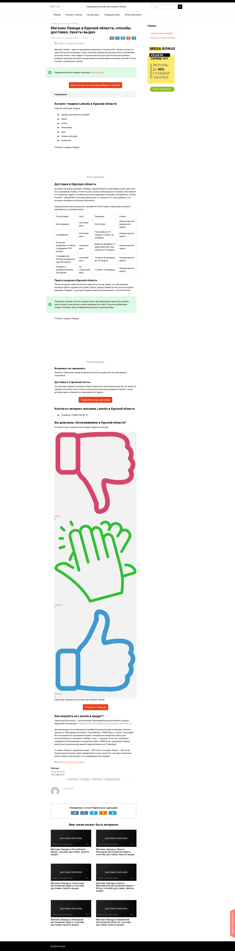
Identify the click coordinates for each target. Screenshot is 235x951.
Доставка (74, 779)
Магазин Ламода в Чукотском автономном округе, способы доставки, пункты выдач (67, 886)
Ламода (85, 779)
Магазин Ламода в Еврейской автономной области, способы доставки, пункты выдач (113, 922)
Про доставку (93, 15)
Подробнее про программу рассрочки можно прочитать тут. (105, 723)
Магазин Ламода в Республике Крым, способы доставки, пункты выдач (70, 852)
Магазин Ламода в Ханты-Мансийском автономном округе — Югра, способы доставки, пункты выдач (116, 887)
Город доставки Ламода (162, 33)
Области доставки (133, 15)
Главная (56, 15)
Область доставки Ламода (68, 38)
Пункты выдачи (113, 779)
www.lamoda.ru (97, 72)
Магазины (98, 779)
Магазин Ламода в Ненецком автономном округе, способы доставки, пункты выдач (67, 922)
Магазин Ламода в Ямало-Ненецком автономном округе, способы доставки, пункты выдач (115, 852)
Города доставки (112, 15)
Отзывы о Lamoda (73, 15)
